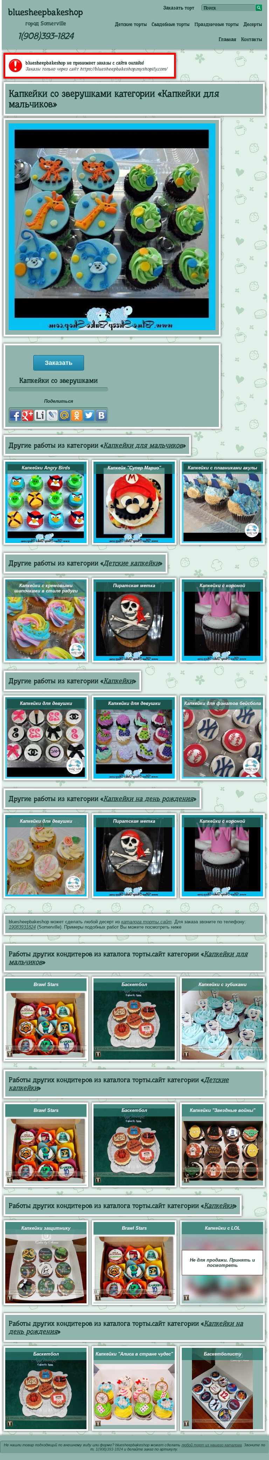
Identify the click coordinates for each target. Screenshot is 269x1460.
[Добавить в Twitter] (89, 415)
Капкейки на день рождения (148, 799)
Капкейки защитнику (45, 1228)
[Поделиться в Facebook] (15, 415)
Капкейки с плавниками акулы (222, 467)
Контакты (251, 39)
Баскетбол (134, 984)
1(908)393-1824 (46, 36)
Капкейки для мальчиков (143, 445)
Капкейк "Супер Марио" (134, 467)
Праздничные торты (216, 24)
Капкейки (118, 681)
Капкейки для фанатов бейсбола (222, 703)
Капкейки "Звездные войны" (222, 1110)
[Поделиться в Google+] (27, 415)
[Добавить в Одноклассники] (76, 415)
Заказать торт (178, 8)
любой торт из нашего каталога (211, 1445)
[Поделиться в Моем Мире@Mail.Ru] (64, 415)
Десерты (252, 24)
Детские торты (131, 24)
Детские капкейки (131, 563)
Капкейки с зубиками (223, 984)
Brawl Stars (46, 984)
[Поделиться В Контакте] (101, 415)
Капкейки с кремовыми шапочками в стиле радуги (46, 588)
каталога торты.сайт (146, 921)
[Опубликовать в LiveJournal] (52, 415)
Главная (227, 39)
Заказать (59, 362)
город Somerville (45, 23)
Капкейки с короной (222, 585)
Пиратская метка (134, 585)
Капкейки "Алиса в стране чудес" (134, 1354)
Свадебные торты (170, 24)
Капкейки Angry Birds (46, 467)
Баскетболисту (222, 1354)
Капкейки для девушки (46, 703)
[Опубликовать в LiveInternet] (40, 415)
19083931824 (22, 927)
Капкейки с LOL (222, 1228)
